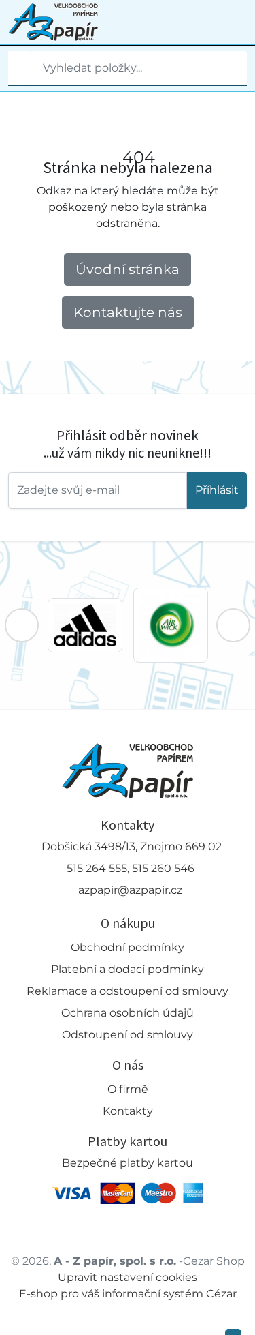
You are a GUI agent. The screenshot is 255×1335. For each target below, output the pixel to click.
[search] (19, 68)
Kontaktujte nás (127, 312)
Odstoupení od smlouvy (127, 1034)
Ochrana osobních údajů (127, 1012)
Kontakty (128, 1111)
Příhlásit (217, 489)
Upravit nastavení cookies (127, 1277)
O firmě (127, 1089)
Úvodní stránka (127, 269)
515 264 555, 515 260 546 (130, 868)
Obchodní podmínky (127, 947)
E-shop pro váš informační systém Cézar (128, 1293)
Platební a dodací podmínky (127, 969)
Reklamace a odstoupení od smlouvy (127, 991)
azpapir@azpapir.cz (130, 890)
